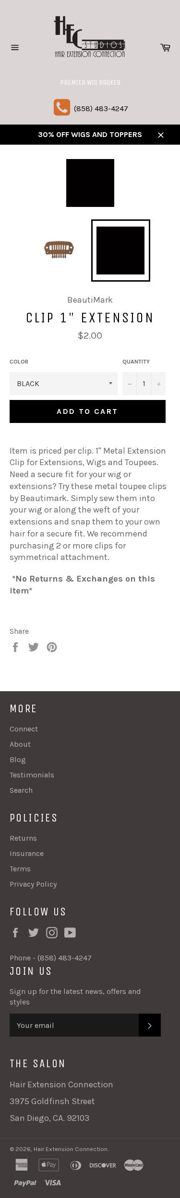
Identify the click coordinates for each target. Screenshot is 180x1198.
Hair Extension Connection (71, 1148)
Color (19, 361)
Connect (24, 728)
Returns (23, 838)
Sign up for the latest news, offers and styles (75, 996)
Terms (20, 868)
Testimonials (32, 774)
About (20, 744)
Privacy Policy (33, 884)
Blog (18, 759)
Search (21, 790)
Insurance (27, 853)
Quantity (136, 361)
